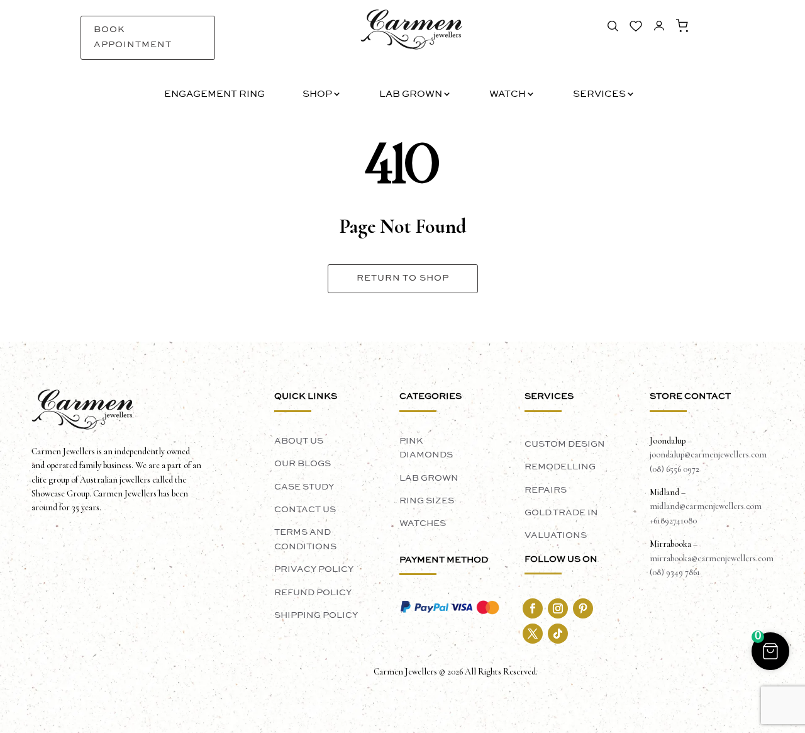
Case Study (304, 487)
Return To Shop (403, 278)
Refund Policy (313, 592)
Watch (507, 95)
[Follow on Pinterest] (583, 608)
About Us (298, 441)
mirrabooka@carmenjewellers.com (712, 558)
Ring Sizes (426, 500)
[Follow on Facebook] (533, 608)
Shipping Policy (316, 615)
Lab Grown (410, 95)
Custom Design (565, 444)
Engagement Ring (214, 95)
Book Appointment (133, 37)
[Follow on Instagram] (558, 608)
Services (599, 95)
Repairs (546, 490)
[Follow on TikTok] (558, 634)
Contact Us (305, 509)
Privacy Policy (313, 569)
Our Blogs (302, 463)
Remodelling (560, 467)
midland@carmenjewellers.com (706, 506)
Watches (422, 523)
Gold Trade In (561, 512)
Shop (317, 95)
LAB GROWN (428, 478)
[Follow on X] (533, 634)
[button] (770, 651)
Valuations (556, 535)
